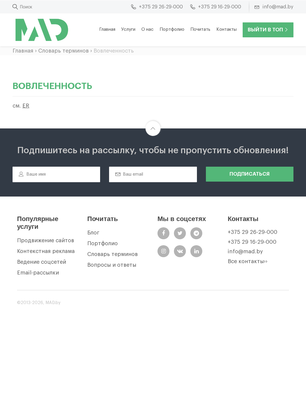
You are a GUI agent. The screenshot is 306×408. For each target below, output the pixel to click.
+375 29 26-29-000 (252, 232)
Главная (107, 29)
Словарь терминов (63, 50)
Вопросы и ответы (111, 265)
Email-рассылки (38, 272)
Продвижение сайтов (45, 240)
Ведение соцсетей (41, 262)
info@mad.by (245, 251)
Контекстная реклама (46, 251)
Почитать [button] (200, 29)
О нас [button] (147, 29)
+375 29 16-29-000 (252, 242)
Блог (93, 232)
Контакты (226, 29)
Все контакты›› (247, 261)
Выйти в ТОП (265, 29)
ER (25, 105)
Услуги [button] (128, 29)
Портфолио (172, 29)
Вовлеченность (114, 50)
